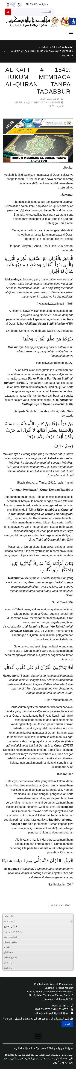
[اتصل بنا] (19, 4)
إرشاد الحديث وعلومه (13, 931)
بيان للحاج (8, 952)
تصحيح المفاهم (10, 957)
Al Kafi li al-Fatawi (60, 905)
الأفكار (7, 947)
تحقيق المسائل (10, 942)
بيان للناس (8, 916)
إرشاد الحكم (9, 921)
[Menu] (38, 32)
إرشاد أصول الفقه (11, 937)
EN (31, 4)
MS (35, 4)
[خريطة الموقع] (8, 4)
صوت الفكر (9, 962)
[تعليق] (14, 4)
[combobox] (32, 12)
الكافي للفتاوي (10, 926)
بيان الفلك (8, 968)
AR (27, 4)
